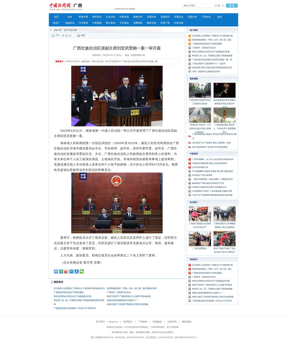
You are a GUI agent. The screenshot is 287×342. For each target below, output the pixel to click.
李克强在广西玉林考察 (202, 175)
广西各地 (206, 17)
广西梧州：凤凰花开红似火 (119, 292)
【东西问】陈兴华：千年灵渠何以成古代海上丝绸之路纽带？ (200, 128)
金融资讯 (69, 23)
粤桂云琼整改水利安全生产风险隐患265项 (72, 296)
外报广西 (165, 23)
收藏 (83, 35)
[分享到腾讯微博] (71, 271)
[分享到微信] (82, 271)
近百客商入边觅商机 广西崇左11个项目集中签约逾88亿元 (79, 288)
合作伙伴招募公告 (200, 167)
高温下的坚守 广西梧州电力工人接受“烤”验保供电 (129, 296)
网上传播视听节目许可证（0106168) (107, 337)
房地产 (56, 23)
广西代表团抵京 (200, 248)
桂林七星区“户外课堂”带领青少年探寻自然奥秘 (127, 304)
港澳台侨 (138, 17)
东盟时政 (151, 17)
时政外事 (83, 17)
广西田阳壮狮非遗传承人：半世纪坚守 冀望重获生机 (224, 128)
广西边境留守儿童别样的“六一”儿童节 (208, 63)
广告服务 (142, 321)
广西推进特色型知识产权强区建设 (69, 292)
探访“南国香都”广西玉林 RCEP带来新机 (210, 147)
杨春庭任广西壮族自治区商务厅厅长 (208, 183)
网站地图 (186, 321)
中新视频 (97, 23)
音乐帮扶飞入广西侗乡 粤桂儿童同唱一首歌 (211, 143)
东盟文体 (192, 17)
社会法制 (110, 17)
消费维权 (138, 23)
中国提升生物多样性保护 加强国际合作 (209, 187)
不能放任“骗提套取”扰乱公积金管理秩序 (209, 163)
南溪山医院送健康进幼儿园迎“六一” (122, 300)
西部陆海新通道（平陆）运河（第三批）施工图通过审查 (132, 288)
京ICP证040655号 (135, 337)
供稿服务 (157, 321)
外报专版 (178, 23)
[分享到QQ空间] (61, 271)
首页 (56, 17)
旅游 (219, 17)
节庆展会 (124, 23)
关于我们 (100, 321)
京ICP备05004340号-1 (185, 337)
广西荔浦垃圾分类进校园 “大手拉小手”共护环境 (75, 308)
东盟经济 (165, 17)
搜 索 (232, 5)
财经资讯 (97, 17)
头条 (69, 17)
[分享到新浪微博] (66, 271)
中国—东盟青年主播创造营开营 (206, 71)
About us (113, 321)
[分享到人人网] (77, 271)
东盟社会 (178, 17)
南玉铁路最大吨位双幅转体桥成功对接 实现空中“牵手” (225, 103)
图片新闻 (110, 23)
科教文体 (124, 17)
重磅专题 (151, 23)
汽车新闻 (83, 23)
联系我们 (128, 321)
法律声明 (172, 321)
